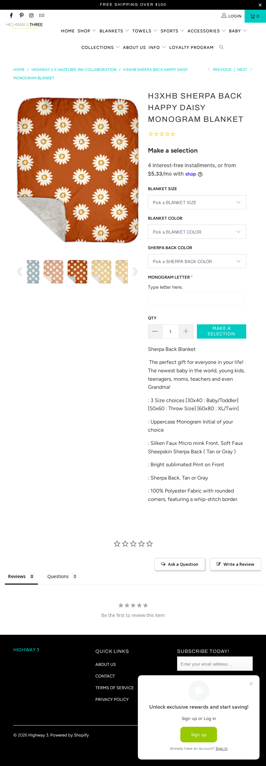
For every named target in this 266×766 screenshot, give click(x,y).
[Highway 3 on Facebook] (11, 16)
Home (68, 31)
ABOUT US (105, 664)
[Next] (135, 169)
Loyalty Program (191, 47)
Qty (152, 318)
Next (242, 69)
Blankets (112, 31)
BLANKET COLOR (165, 218)
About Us (134, 47)
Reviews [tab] (17, 576)
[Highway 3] (24, 26)
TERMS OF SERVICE (114, 687)
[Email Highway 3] (41, 16)
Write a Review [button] (239, 564)
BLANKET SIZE (162, 188)
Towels (142, 31)
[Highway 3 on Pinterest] (21, 16)
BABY (235, 31)
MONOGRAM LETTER (169, 277)
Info (155, 47)
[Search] (222, 48)
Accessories (204, 31)
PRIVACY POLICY (112, 699)
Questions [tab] (58, 576)
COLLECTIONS (98, 47)
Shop (85, 31)
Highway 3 (38, 735)
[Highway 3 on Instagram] (31, 16)
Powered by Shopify (69, 735)
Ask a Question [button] (183, 564)
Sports (170, 31)
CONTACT (105, 676)
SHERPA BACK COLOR (170, 247)
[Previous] (20, 169)
